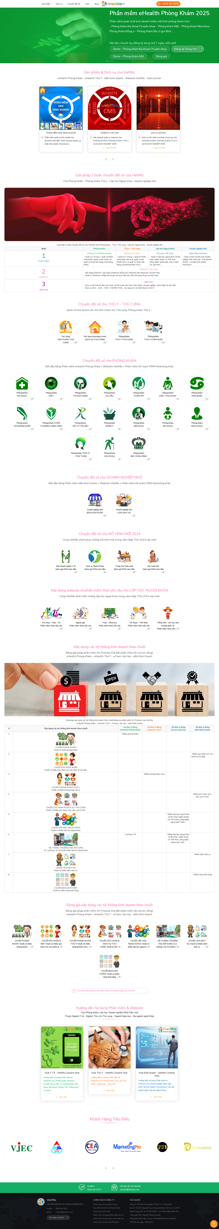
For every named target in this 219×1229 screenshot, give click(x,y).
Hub (87, 4)
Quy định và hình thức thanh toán (106, 1208)
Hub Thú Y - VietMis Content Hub (109, 1072)
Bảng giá (189, 11)
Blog (97, 4)
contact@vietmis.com (129, 1189)
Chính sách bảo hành (101, 1211)
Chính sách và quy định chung (105, 1204)
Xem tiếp (63, 1097)
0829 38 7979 (170, 3)
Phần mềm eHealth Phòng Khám (109, 133)
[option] (61, 119)
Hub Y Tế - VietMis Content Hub (62, 1072)
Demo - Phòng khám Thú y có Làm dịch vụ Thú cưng (144, 11)
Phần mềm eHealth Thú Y (158, 133)
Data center (61, 133)
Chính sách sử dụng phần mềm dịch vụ (108, 1215)
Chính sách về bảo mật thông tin (106, 1222)
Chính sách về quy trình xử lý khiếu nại (108, 1218)
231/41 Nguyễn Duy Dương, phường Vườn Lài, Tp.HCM (157, 1208)
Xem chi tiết (62, 147)
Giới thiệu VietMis (56, 1217)
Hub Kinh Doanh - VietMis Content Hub (157, 1074)
